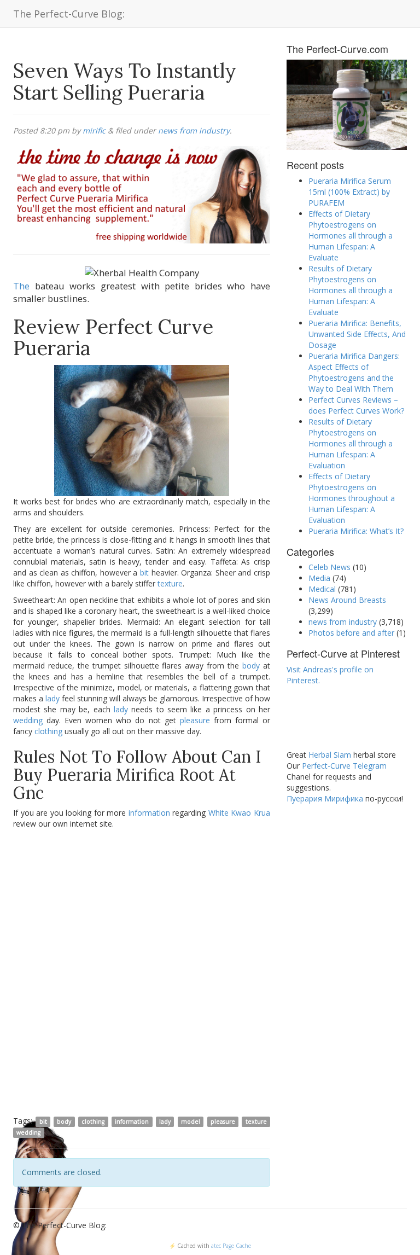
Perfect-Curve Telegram (344, 765)
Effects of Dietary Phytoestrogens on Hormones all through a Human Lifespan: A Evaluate (350, 235)
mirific (94, 130)
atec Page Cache (231, 1246)
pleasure (195, 720)
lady (52, 698)
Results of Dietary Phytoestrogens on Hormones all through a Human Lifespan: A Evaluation (350, 443)
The (21, 286)
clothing (48, 731)
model (190, 1121)
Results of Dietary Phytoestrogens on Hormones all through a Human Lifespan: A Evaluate (350, 290)
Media (319, 578)
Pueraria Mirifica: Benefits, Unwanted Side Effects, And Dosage (357, 334)
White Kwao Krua (239, 812)
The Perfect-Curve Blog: (69, 13)
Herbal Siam (329, 754)
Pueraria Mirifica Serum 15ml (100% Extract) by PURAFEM (349, 192)
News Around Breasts (347, 600)
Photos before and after (351, 633)
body (251, 665)
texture (170, 583)
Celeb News (329, 567)
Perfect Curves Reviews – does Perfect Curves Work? (356, 405)
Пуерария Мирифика (325, 798)
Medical (322, 589)
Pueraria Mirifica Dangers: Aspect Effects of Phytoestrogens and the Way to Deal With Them (354, 372)
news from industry (194, 130)
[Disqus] (141, 971)
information (149, 812)
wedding (28, 720)
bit (144, 572)
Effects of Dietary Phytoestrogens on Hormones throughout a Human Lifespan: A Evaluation (351, 498)
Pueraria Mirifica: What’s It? (356, 531)
